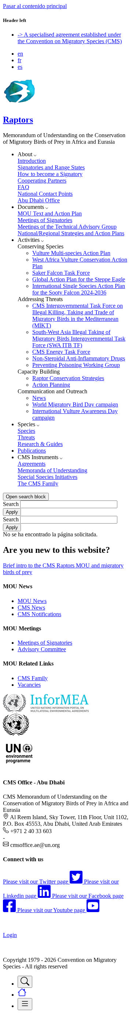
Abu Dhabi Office (39, 200)
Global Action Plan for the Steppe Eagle (78, 279)
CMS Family (33, 678)
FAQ (23, 187)
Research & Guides (40, 444)
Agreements (31, 464)
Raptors (18, 119)
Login (10, 935)
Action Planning (51, 385)
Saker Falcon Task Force (61, 273)
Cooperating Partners (42, 180)
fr (19, 60)
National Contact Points (45, 194)
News (39, 398)
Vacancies (29, 685)
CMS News (31, 607)
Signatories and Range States (51, 167)
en (20, 53)
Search (11, 504)
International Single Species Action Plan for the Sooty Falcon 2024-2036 (78, 289)
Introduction (32, 161)
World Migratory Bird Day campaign (75, 404)
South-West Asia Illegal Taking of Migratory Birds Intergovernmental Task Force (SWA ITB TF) (78, 338)
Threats (26, 437)
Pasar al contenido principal (35, 6)
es (20, 67)
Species (26, 431)
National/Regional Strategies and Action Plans (71, 233)
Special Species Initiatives (47, 477)
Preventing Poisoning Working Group (76, 365)
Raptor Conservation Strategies (68, 378)
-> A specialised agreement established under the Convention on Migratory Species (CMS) (70, 37)
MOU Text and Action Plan (50, 213)
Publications (32, 450)
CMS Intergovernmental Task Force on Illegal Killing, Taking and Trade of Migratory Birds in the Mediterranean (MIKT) (77, 316)
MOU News (32, 601)
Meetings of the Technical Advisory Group (67, 227)
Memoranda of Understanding (52, 470)
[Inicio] (19, 104)
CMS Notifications (39, 614)
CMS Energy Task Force (61, 352)
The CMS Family (38, 483)
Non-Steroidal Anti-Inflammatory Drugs (78, 358)
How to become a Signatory (50, 174)
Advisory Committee (42, 649)
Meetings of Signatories (45, 220)
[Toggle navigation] (25, 982)
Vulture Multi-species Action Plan (71, 253)
